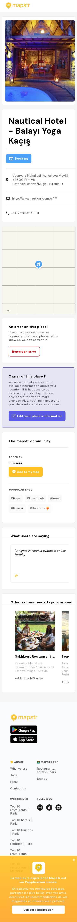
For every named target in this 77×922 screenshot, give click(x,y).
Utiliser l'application (38, 909)
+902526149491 (24, 213)
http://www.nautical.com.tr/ (33, 198)
